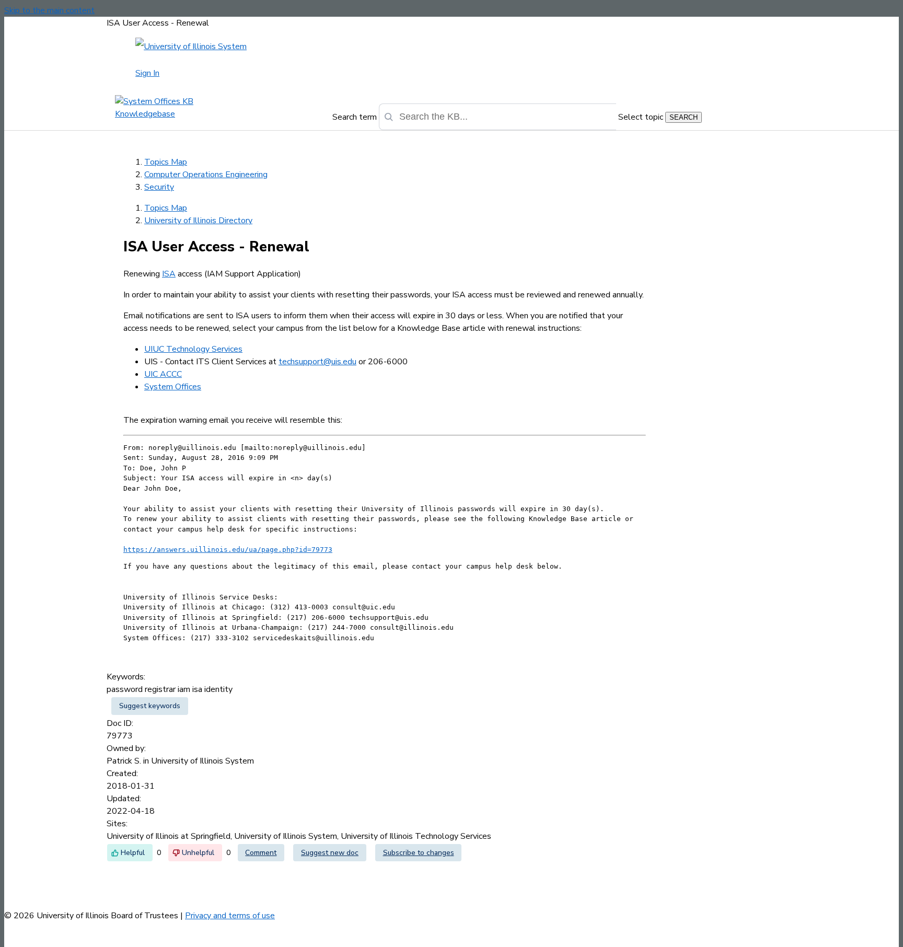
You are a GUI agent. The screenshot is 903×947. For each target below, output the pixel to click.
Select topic (640, 117)
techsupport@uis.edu (317, 361)
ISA (169, 274)
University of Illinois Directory (198, 220)
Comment (260, 853)
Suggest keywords (149, 706)
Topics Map (165, 162)
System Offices (172, 386)
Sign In (147, 73)
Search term (354, 117)
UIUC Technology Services (193, 349)
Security (159, 187)
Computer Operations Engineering (206, 174)
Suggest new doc (329, 853)
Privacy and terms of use (230, 915)
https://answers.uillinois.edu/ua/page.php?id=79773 (227, 549)
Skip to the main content (49, 10)
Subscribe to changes (418, 853)
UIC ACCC (163, 374)
